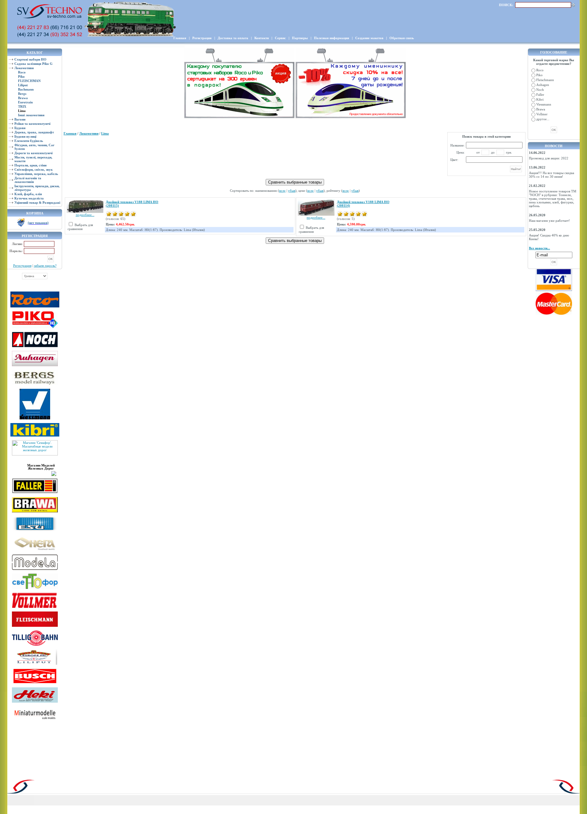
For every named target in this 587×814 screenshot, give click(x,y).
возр (282, 190)
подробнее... (85, 215)
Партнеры (300, 38)
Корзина (34, 213)
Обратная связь (401, 38)
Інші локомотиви (31, 115)
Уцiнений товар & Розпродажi (37, 202)
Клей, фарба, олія (28, 194)
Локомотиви (24, 68)
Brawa (23, 98)
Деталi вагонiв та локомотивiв (27, 180)
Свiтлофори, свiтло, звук (33, 169)
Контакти (261, 38)
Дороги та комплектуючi (33, 153)
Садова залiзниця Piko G (33, 63)
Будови (19, 128)
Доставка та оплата (233, 38)
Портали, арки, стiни (30, 165)
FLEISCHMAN (29, 81)
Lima (105, 133)
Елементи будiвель (28, 141)
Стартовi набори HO (30, 59)
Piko (21, 76)
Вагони (19, 119)
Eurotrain (25, 102)
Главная (179, 38)
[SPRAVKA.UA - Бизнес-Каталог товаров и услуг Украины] (34, 473)
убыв (291, 190)
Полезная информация (331, 38)
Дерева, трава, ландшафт (34, 132)
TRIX (22, 106)
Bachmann (26, 89)
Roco (22, 72)
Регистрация (202, 38)
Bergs (22, 93)
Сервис (280, 38)
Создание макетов (369, 38)
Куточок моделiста (29, 198)
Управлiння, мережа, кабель (36, 174)
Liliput (23, 85)
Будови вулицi (25, 136)
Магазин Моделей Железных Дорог (41, 466)
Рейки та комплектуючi (32, 123)
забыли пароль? (45, 265)
